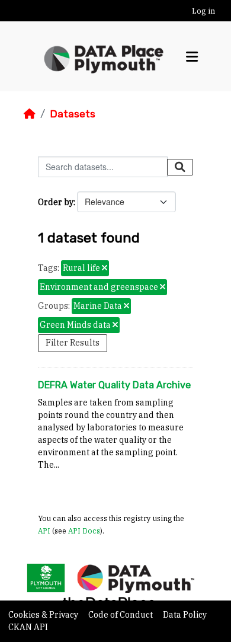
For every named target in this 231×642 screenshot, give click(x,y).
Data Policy (185, 614)
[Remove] (104, 268)
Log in (203, 11)
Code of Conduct (121, 614)
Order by (55, 202)
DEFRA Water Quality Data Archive (114, 385)
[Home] (30, 114)
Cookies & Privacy (44, 614)
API (44, 530)
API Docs (84, 530)
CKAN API (28, 627)
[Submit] (180, 167)
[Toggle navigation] (192, 56)
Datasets (72, 114)
